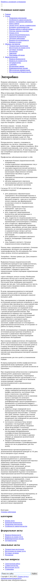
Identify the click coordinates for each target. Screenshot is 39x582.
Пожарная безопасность (17, 36)
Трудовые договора (16, 49)
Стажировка (9, 569)
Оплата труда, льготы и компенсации (22, 25)
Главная (8, 14)
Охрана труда (14, 33)
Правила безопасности (17, 59)
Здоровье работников (8, 512)
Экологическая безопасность (19, 35)
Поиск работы (14, 23)
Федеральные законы (16, 66)
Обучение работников (17, 38)
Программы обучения (17, 55)
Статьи (7, 16)
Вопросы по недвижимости (19, 40)
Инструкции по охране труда (19, 48)
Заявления (12, 53)
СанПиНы (13, 64)
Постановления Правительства (20, 72)
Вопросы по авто (15, 42)
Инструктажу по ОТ (12, 567)
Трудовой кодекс (15, 62)
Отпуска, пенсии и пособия (19, 31)
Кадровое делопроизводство (19, 27)
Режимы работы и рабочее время (20, 29)
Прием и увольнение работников (21, 22)
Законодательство (11, 57)
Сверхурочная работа (12, 564)
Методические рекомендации (19, 70)
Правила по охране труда (18, 61)
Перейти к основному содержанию (13, 2)
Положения (13, 51)
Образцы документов (12, 44)
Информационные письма (18, 68)
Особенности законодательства (20, 20)
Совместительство (11, 565)
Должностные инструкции (18, 46)
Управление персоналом (18, 18)
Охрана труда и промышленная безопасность (14, 577)
